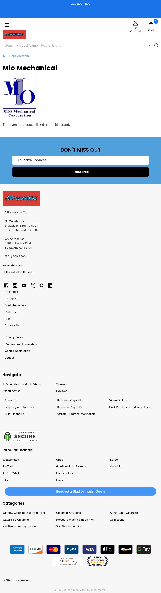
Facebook (11, 291)
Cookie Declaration (17, 350)
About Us (11, 400)
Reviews (61, 391)
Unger (60, 459)
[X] (32, 285)
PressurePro (64, 473)
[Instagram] (15, 285)
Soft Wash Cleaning (69, 526)
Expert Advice (12, 391)
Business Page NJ (69, 400)
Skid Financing (14, 413)
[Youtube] (24, 285)
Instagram (11, 298)
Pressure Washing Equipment (75, 519)
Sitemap (61, 384)
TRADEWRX (11, 473)
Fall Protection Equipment (20, 526)
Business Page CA (69, 407)
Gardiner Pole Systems (71, 466)
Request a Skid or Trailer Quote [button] (80, 491)
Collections (117, 519)
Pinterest (11, 312)
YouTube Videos (15, 305)
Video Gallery (118, 400)
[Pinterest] (41, 285)
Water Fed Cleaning (16, 519)
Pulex (60, 480)
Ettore (6, 480)
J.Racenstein (11, 459)
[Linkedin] (50, 285)
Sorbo (114, 459)
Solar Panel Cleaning (124, 512)
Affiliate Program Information (76, 413)
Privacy (9, 337)
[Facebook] (6, 285)
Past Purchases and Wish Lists (129, 407)
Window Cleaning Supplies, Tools (24, 512)
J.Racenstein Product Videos (22, 384)
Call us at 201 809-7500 (18, 272)
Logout (9, 357)
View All (115, 466)
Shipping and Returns (19, 407)
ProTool (8, 466)
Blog (8, 318)
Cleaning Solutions (68, 512)
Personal (15, 344)
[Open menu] (7, 25)
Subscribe (80, 171)
